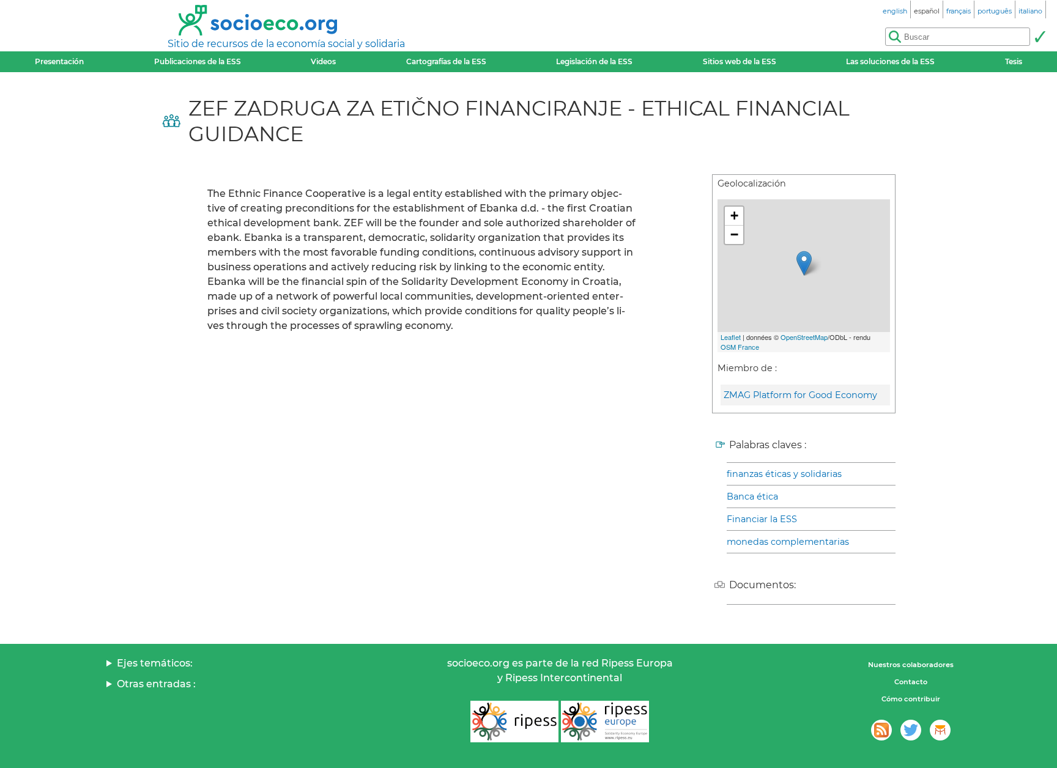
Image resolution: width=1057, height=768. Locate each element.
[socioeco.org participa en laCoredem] (940, 730)
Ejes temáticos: (155, 663)
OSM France (740, 347)
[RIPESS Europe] (605, 721)
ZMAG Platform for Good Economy (800, 395)
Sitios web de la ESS (739, 61)
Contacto (910, 682)
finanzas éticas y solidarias (784, 473)
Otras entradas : (156, 684)
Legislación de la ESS (594, 61)
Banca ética (752, 496)
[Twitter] (910, 730)
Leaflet (731, 337)
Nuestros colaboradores (911, 664)
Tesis (1013, 61)
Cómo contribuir (910, 699)
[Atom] (881, 730)
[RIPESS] (514, 721)
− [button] (734, 234)
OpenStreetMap (804, 337)
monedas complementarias (788, 541)
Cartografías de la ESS (446, 61)
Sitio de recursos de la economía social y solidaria (286, 44)
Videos (323, 61)
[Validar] (1040, 37)
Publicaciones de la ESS (197, 61)
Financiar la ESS (762, 519)
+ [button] (734, 215)
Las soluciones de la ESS (890, 61)
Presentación (59, 61)
